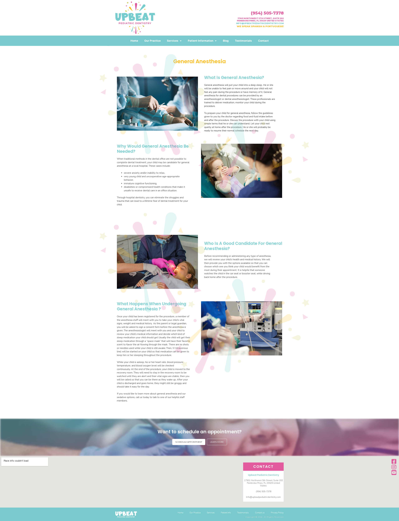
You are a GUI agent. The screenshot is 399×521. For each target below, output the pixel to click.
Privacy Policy (277, 512)
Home (134, 40)
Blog (226, 40)
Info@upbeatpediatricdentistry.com (263, 497)
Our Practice (152, 40)
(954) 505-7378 (267, 13)
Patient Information (200, 40)
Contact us (260, 512)
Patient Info (226, 512)
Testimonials (243, 40)
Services (172, 40)
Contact (263, 40)
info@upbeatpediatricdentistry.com (260, 23)
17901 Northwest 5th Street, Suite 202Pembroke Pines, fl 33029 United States (260, 19)
